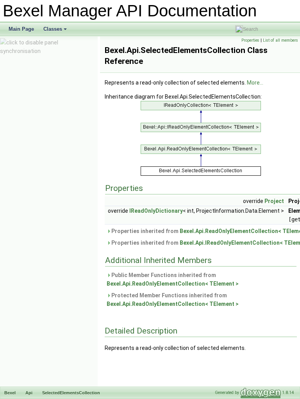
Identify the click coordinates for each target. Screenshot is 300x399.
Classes (55, 31)
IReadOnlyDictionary (156, 211)
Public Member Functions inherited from (173, 279)
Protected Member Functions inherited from (173, 299)
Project (274, 201)
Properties (250, 40)
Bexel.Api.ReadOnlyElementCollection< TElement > (173, 284)
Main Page (21, 29)
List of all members (280, 40)
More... (255, 82)
